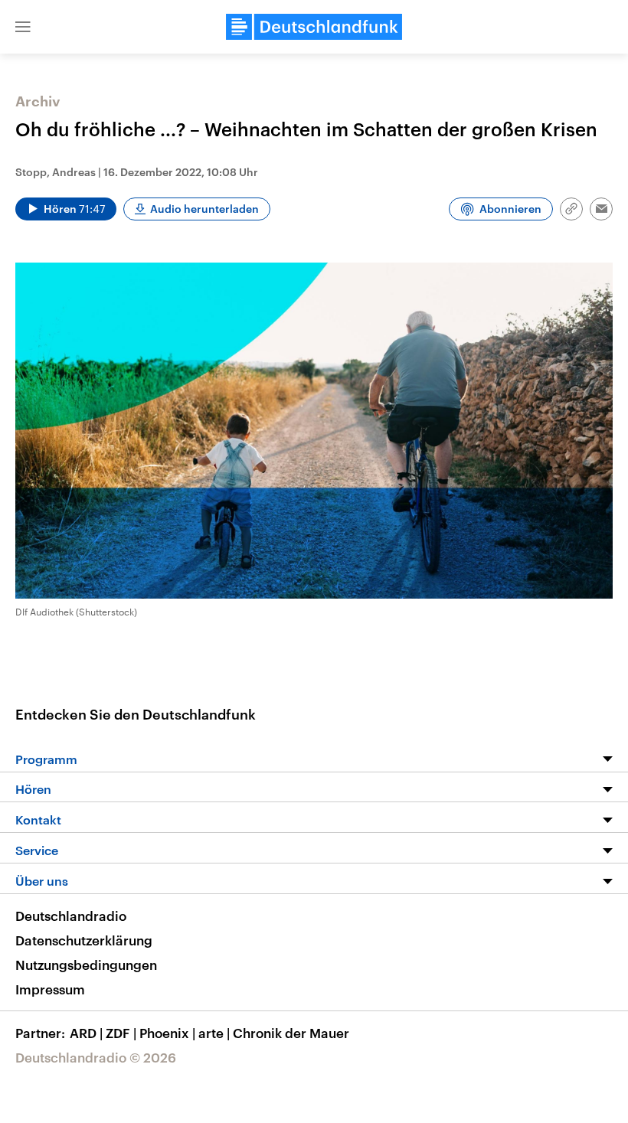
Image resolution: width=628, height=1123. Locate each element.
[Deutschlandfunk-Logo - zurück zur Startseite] (314, 27)
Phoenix (167, 1032)
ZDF (121, 1032)
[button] (23, 26)
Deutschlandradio (70, 915)
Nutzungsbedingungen (86, 964)
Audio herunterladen (204, 208)
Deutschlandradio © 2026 (95, 1057)
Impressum (50, 989)
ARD (86, 1032)
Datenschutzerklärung (83, 940)
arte (214, 1032)
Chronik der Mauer (291, 1032)
